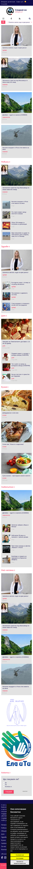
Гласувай (9, 792)
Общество (5, 831)
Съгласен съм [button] (20, 855)
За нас (3, 846)
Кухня (3, 840)
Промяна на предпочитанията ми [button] (20, 862)
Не (6, 784)
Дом (2, 834)
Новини (4, 828)
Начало (4, 825)
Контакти (5, 849)
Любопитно (6, 843)
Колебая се (8, 786)
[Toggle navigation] (3, 18)
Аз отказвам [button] (19, 858)
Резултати (25, 791)
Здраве (4, 837)
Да (6, 782)
